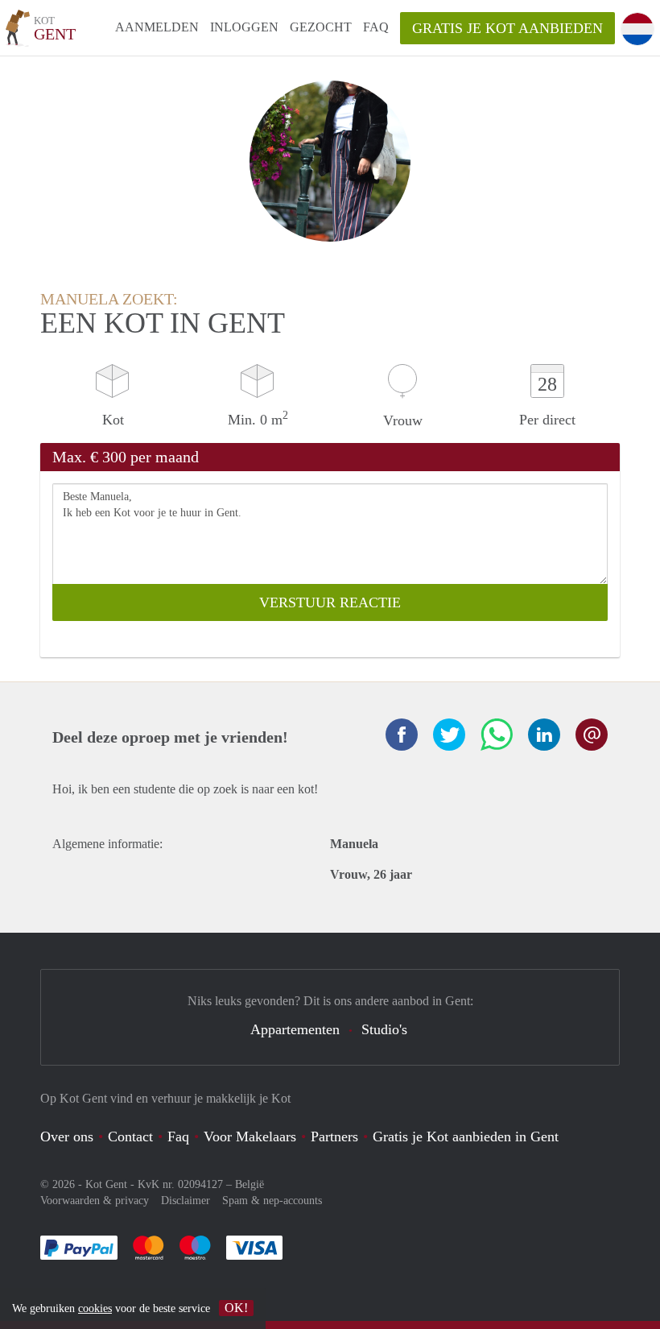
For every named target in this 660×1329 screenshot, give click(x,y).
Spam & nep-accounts (272, 1200)
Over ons (66, 1136)
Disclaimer (185, 1200)
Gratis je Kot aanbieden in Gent (466, 1136)
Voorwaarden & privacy (94, 1200)
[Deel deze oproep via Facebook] (402, 734)
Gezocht (321, 27)
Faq (178, 1136)
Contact (130, 1136)
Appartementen (295, 1029)
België (249, 1184)
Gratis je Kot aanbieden (507, 28)
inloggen (244, 27)
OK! (236, 1308)
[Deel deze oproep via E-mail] (591, 734)
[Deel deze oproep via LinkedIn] (544, 734)
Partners (334, 1136)
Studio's (384, 1029)
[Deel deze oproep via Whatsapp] (497, 734)
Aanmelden (157, 27)
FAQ (376, 27)
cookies (95, 1308)
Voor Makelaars (250, 1136)
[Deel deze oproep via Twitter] (449, 734)
